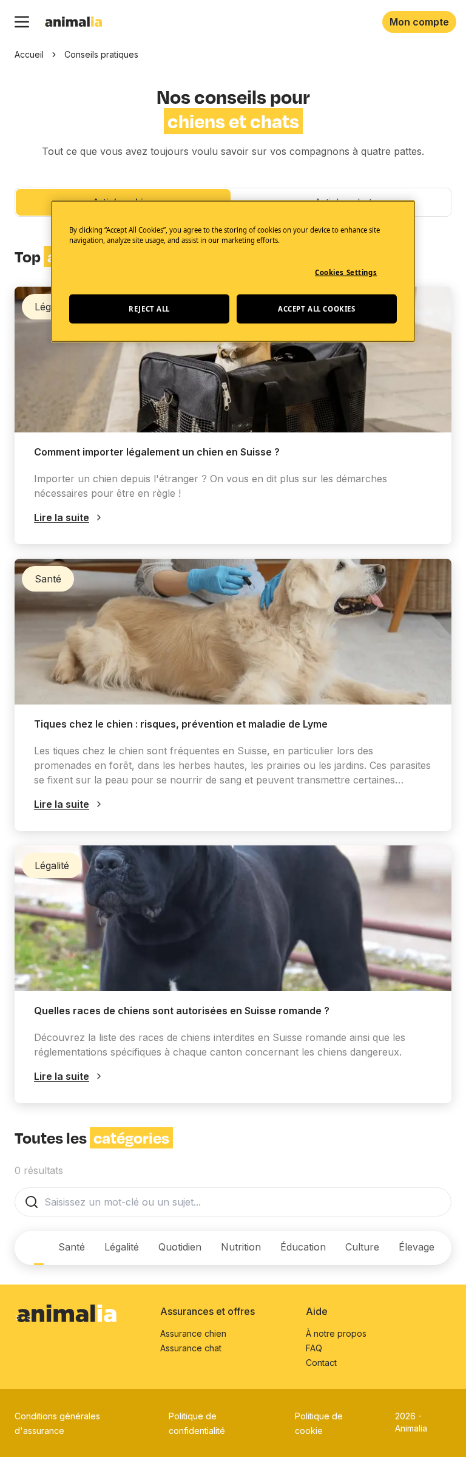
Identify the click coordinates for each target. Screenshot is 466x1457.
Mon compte (419, 22)
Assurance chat (190, 1348)
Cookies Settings (346, 272)
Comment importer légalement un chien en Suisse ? (157, 452)
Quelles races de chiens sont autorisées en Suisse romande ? (181, 1011)
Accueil (29, 54)
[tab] (39, 1248)
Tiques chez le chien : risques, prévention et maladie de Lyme (181, 724)
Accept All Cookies (316, 308)
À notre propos (336, 1333)
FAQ (314, 1348)
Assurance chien (193, 1333)
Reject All (149, 308)
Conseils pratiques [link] (101, 54)
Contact (321, 1362)
